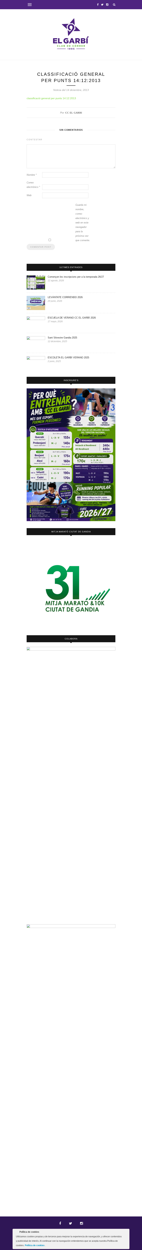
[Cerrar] (126, 1232)
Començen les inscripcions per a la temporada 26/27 (76, 276)
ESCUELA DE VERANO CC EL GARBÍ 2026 (72, 317)
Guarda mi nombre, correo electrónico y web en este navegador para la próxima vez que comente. (82, 223)
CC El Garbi (73, 112)
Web (29, 195)
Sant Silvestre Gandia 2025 (62, 337)
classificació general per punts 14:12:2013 (51, 98)
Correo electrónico (33, 184)
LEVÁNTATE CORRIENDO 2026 (65, 297)
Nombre (32, 174)
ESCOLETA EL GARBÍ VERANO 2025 (68, 357)
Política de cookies (35, 1245)
